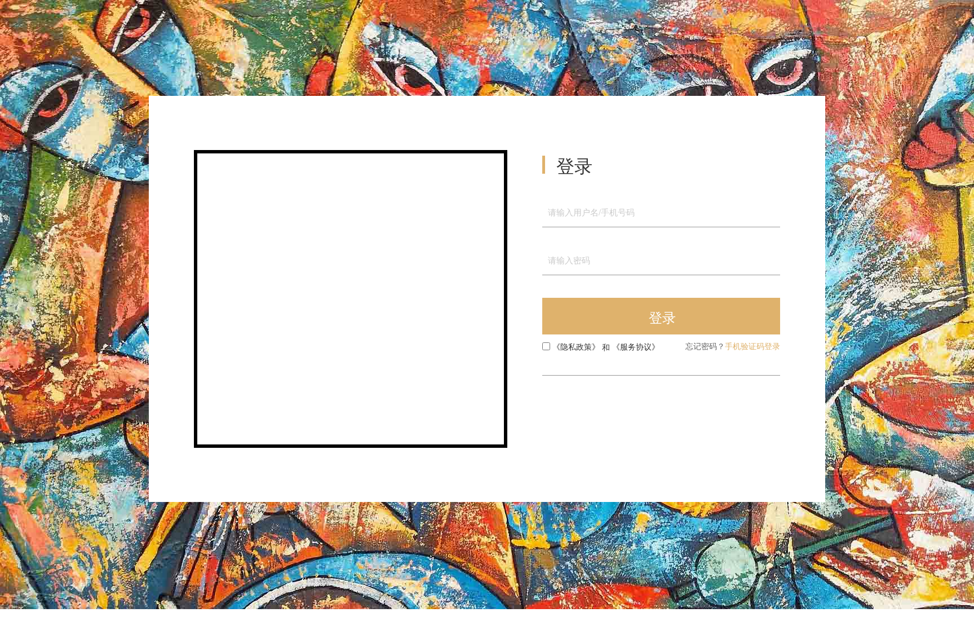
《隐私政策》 (576, 346)
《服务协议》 (635, 346)
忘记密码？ (705, 346)
